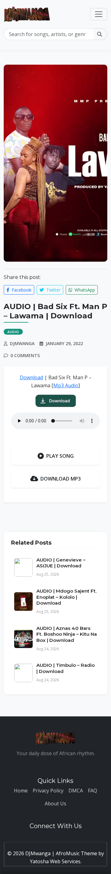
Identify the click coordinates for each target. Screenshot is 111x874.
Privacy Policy (48, 790)
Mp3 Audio (65, 385)
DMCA (75, 790)
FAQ (92, 790)
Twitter (52, 290)
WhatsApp (84, 290)
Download (31, 377)
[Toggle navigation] (98, 14)
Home (21, 790)
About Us (55, 803)
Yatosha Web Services (55, 861)
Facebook (20, 290)
